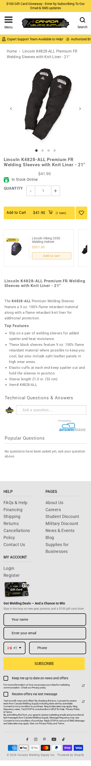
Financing (13, 509)
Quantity (13, 188)
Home (12, 51)
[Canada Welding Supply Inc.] (45, 23)
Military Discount (62, 523)
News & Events (60, 530)
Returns (11, 523)
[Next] (79, 108)
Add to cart (51, 256)
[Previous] (11, 108)
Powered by (64, 420)
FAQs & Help (16, 502)
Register (12, 575)
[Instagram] (35, 739)
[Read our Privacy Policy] (83, 685)
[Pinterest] (44, 739)
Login (9, 568)
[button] (9, 23)
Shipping (12, 516)
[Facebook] (27, 739)
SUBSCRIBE (44, 663)
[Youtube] (54, 739)
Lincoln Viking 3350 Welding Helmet (46, 240)
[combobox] (14, 648)
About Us (54, 502)
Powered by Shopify (71, 755)
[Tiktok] (63, 739)
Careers (53, 509)
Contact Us (14, 544)
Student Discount (62, 516)
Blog (50, 537)
